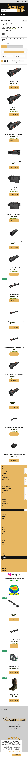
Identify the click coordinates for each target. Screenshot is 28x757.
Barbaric (3, 529)
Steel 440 (4, 522)
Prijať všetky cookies (16, 754)
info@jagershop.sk (14, 583)
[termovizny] (14, 594)
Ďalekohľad (4, 468)
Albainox (4, 512)
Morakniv (4, 546)
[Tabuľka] (8, 61)
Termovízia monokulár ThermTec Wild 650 (14, 134)
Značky (3, 510)
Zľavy (4, 466)
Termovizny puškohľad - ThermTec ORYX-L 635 (14, 347)
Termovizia (4, 473)
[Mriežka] (2, 61)
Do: (15, 54)
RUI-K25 (3, 518)
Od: (3, 54)
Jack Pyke (4, 514)
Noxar (3, 553)
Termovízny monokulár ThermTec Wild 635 (14, 267)
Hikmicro (4, 555)
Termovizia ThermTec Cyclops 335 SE (14, 161)
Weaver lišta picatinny (6, 486)
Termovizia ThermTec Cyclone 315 (14, 33)
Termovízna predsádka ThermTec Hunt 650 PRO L (14, 454)
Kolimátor (4, 475)
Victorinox (4, 542)
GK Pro (3, 533)
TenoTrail (4, 548)
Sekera (3, 497)
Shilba (3, 516)
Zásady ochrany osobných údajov (15, 751)
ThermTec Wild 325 (14, 81)
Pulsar (3, 559)
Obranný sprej (5, 492)
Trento (3, 531)
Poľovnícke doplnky (6, 479)
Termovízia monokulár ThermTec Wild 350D (14, 241)
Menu (3, 14)
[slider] (3, 52)
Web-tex (4, 538)
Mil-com (3, 540)
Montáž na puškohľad (6, 488)
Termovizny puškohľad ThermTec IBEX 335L (14, 427)
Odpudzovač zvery (6, 505)
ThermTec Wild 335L (14, 107)
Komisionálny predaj (6, 507)
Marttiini (3, 566)
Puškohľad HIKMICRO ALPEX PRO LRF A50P (14, 613)
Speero (3, 535)
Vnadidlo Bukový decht (14, 666)
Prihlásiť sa (18, 1)
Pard (3, 544)
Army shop (4, 570)
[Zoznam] (5, 61)
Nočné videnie (5, 477)
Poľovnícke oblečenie (6, 481)
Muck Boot (4, 568)
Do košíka (15, 87)
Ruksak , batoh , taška (6, 484)
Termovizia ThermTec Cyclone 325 (14, 27)
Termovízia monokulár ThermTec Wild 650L (14, 401)
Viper (3, 527)
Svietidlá (4, 499)
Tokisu (3, 525)
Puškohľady (4, 471)
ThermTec (4, 557)
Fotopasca (4, 501)
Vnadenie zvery (5, 503)
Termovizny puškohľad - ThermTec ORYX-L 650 (14, 321)
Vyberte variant (14, 619)
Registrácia (24, 1)
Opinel (3, 551)
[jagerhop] (14, 722)
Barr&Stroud (4, 561)
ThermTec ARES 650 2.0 (14, 294)
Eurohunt (4, 520)
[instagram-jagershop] (14, 576)
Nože (3, 494)
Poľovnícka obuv (5, 490)
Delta (3, 564)
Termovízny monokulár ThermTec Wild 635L (14, 374)
